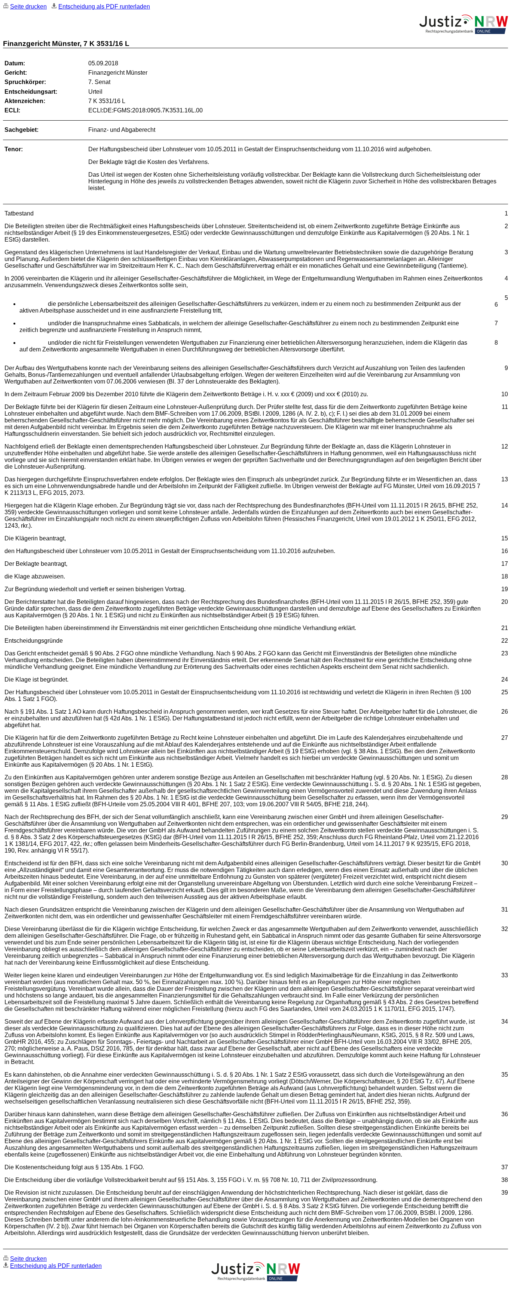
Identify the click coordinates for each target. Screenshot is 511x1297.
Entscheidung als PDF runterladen (104, 6)
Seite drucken (28, 6)
